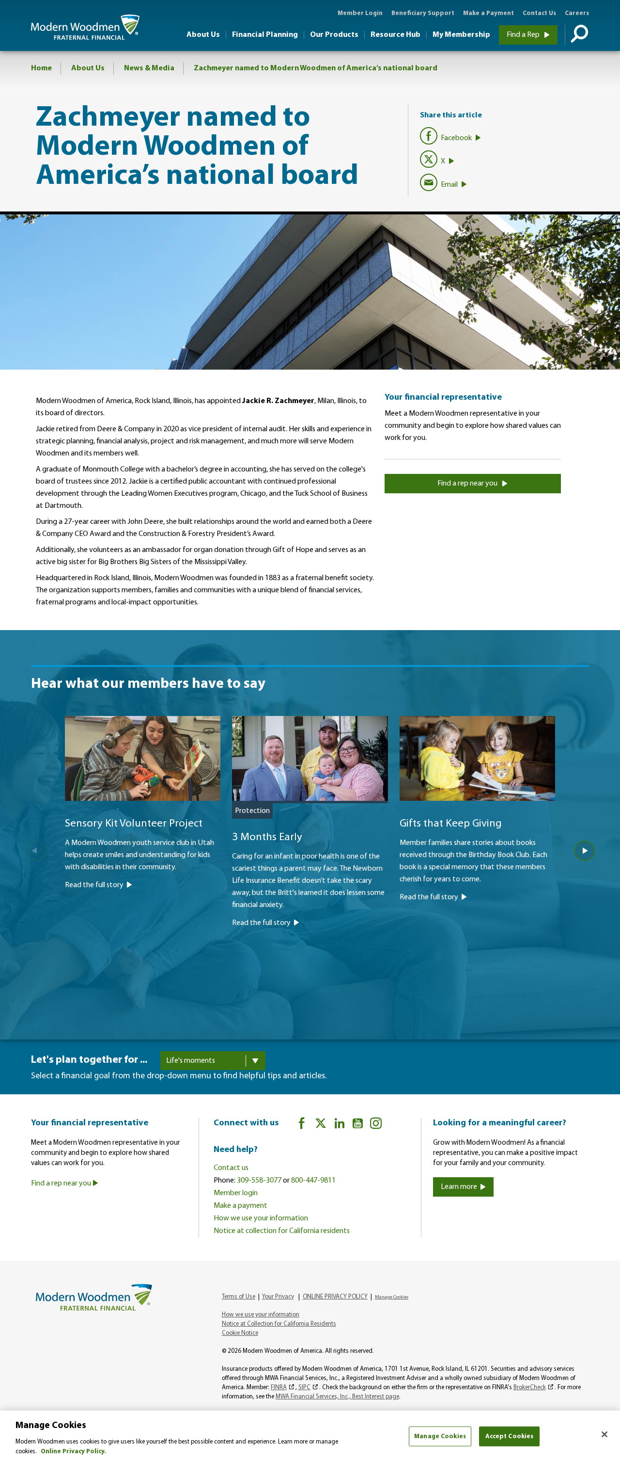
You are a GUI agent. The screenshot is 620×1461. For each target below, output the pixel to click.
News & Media (149, 68)
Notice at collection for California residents (282, 1231)
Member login (236, 1193)
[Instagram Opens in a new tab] (376, 1125)
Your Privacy (278, 1297)
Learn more (459, 1187)
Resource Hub (395, 35)
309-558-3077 (259, 1181)
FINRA (279, 1387)
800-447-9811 (313, 1181)
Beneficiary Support (422, 13)
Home (41, 68)
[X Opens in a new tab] (320, 1125)
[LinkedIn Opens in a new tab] (339, 1125)
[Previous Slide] (35, 851)
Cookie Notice (240, 1333)
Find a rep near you (468, 483)
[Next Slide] (584, 851)
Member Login (360, 13)
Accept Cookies (509, 1436)
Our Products (334, 35)
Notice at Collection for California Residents (279, 1324)
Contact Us (539, 13)
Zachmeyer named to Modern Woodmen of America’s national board (315, 68)
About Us (203, 35)
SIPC (304, 1387)
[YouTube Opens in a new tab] (358, 1125)
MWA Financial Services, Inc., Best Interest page (337, 1397)
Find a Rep (524, 35)
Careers (577, 13)
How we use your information (261, 1218)
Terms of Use (238, 1297)
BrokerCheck (529, 1387)
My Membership (461, 35)
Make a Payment (488, 13)
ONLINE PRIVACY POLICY (335, 1297)
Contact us (231, 1168)
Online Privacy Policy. (73, 1451)
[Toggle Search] (577, 35)
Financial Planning (265, 35)
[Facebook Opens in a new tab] (301, 1125)
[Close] (604, 1434)
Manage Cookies (440, 1436)
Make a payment (240, 1206)
